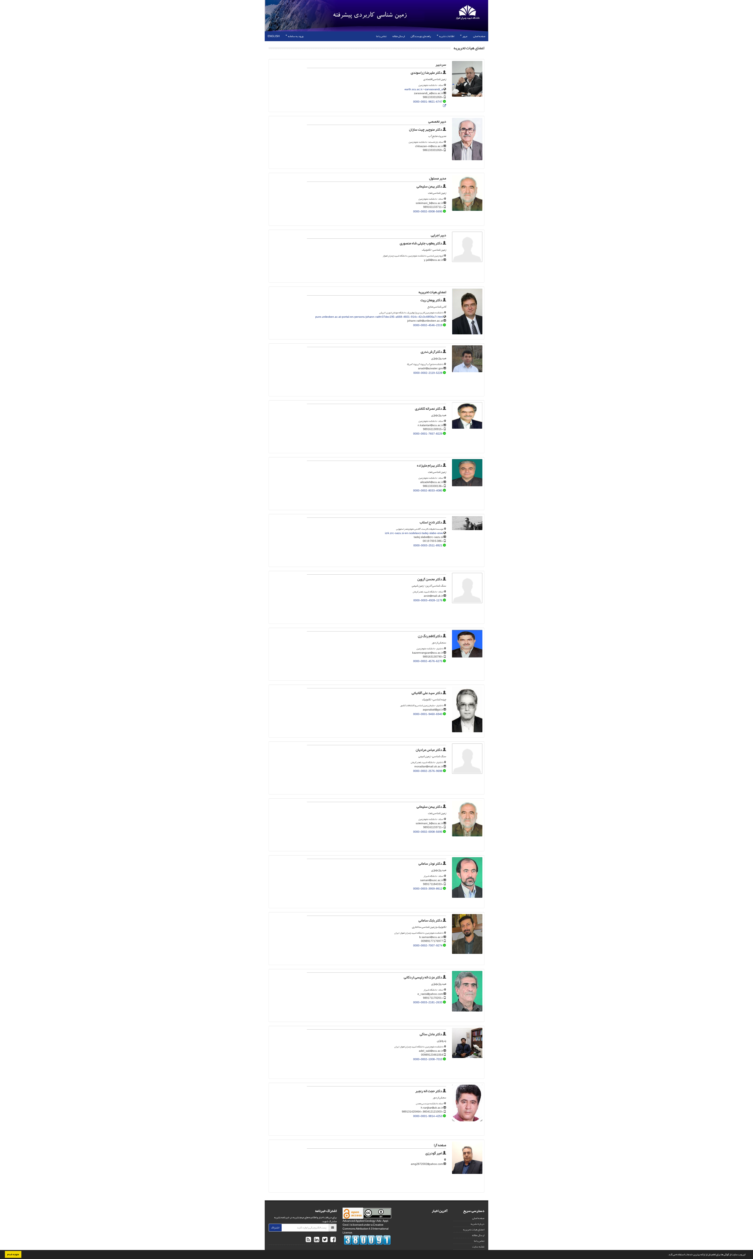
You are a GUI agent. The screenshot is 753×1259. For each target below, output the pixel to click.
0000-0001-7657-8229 (427, 433)
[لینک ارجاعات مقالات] (444, 106)
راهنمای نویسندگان (421, 36)
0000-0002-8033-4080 (427, 490)
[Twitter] (324, 1240)
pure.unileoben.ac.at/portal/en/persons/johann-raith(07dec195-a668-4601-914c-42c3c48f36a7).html (379, 316)
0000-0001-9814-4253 (427, 1116)
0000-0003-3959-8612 (427, 888)
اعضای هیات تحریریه (473, 1229)
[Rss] (308, 1240)
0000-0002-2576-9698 (427, 771)
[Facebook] (332, 1240)
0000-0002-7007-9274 (427, 945)
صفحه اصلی (479, 36)
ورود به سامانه (295, 36)
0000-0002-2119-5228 (427, 373)
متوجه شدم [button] (13, 1254)
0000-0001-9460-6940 (427, 714)
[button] (666, 1254)
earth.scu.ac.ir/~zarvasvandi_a (424, 89)
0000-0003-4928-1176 (427, 600)
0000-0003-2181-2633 (427, 1002)
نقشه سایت (478, 1246)
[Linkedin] (316, 1240)
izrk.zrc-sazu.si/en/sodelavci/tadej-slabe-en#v (414, 533)
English (274, 36)
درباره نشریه (477, 1223)
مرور (464, 36)
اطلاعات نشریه (446, 36)
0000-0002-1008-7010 (427, 1059)
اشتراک (275, 1227)
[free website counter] (367, 1240)
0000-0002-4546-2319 (427, 325)
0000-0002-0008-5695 (427, 211)
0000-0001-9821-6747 (427, 101)
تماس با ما (381, 36)
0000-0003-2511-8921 (427, 545)
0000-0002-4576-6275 (427, 661)
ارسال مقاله (398, 36)
